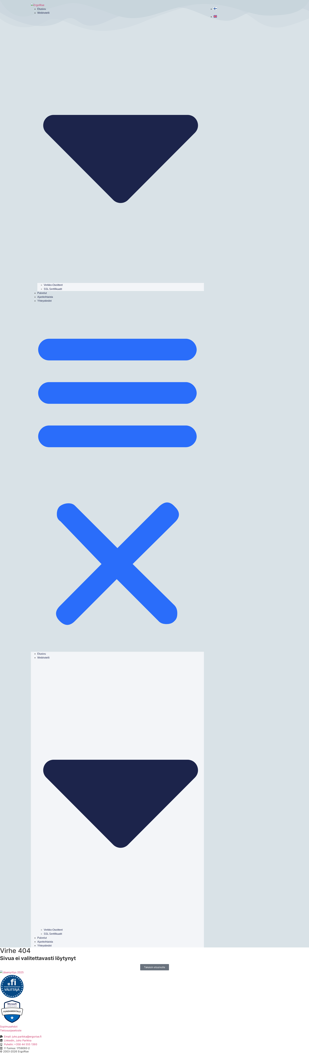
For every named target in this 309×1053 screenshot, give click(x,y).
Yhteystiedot (44, 300)
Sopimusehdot (9, 1026)
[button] (117, 477)
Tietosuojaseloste (10, 1030)
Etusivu (41, 9)
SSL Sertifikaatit (53, 289)
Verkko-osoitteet (53, 285)
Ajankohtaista (45, 297)
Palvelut (42, 293)
